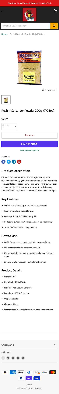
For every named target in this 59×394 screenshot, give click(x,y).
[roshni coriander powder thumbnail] (6, 99)
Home (4, 34)
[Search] (54, 26)
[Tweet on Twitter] (9, 162)
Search (29, 385)
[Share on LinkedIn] (14, 162)
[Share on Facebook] (3, 162)
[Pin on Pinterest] (19, 162)
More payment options (29, 150)
